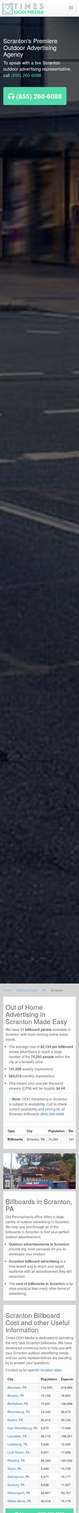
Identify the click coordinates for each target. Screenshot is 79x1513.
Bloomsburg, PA (18, 1412)
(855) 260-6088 (26, 75)
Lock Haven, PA (18, 1452)
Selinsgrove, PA (18, 1476)
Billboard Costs (26, 990)
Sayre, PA (14, 1468)
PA (44, 990)
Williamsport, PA (18, 1493)
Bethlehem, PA (17, 1403)
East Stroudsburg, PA (22, 1428)
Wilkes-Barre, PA (19, 1501)
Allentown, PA (16, 1387)
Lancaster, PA (17, 1436)
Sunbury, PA (15, 1485)
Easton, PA (15, 1420)
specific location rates (44, 1369)
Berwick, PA (15, 1395)
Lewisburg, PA (17, 1444)
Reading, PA (16, 1460)
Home (7, 990)
